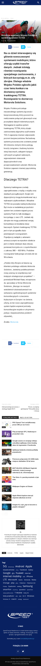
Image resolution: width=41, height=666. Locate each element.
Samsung (28, 586)
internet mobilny (12, 576)
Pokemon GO (31, 583)
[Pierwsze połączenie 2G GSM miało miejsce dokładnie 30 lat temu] (6, 461)
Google (6, 573)
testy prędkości (8, 596)
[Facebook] (18, 651)
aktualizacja (11, 567)
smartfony (15, 589)
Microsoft (12, 580)
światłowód (26, 599)
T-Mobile (18, 593)
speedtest (22, 590)
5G (5, 566)
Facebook (23, 570)
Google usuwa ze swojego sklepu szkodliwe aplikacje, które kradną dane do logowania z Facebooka (24, 443)
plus (17, 583)
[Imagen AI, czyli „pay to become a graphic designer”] (6, 507)
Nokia (34, 580)
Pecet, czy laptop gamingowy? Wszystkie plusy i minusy (30, 409)
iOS (24, 576)
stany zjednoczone (8, 593)
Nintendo (27, 580)
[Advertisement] (20, 11)
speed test (30, 589)
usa (20, 596)
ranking (19, 586)
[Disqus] (20, 375)
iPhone (30, 576)
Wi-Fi (24, 596)
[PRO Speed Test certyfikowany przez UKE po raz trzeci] (6, 424)
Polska (5, 586)
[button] (38, 2)
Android (4, 445)
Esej (3, 454)
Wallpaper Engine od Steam (22, 486)
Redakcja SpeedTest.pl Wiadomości (20, 658)
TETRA (16, 553)
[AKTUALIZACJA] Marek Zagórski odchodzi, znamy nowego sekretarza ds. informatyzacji (24, 470)
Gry (3, 482)
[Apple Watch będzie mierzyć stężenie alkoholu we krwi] (6, 497)
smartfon (7, 589)
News (11, 18)
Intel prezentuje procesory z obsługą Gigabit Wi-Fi (10, 408)
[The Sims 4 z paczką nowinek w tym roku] (6, 479)
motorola (9, 553)
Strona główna (5, 18)
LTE (5, 580)
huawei (19, 573)
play (12, 583)
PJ (5, 40)
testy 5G (26, 593)
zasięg (20, 599)
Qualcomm (12, 586)
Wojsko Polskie (29, 553)
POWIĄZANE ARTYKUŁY (10, 417)
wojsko (21, 553)
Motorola (14, 322)
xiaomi (13, 599)
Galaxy (30, 570)
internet (28, 573)
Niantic (20, 580)
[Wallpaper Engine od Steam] (6, 488)
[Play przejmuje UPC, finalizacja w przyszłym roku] (6, 434)
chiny (17, 570)
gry (13, 573)
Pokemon (23, 583)
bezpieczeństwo (8, 570)
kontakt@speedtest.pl (27, 638)
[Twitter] (23, 651)
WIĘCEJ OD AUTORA (26, 417)
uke (17, 596)
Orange (6, 583)
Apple (3, 500)
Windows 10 (6, 599)
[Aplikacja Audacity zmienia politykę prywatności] (6, 452)
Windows (30, 596)
